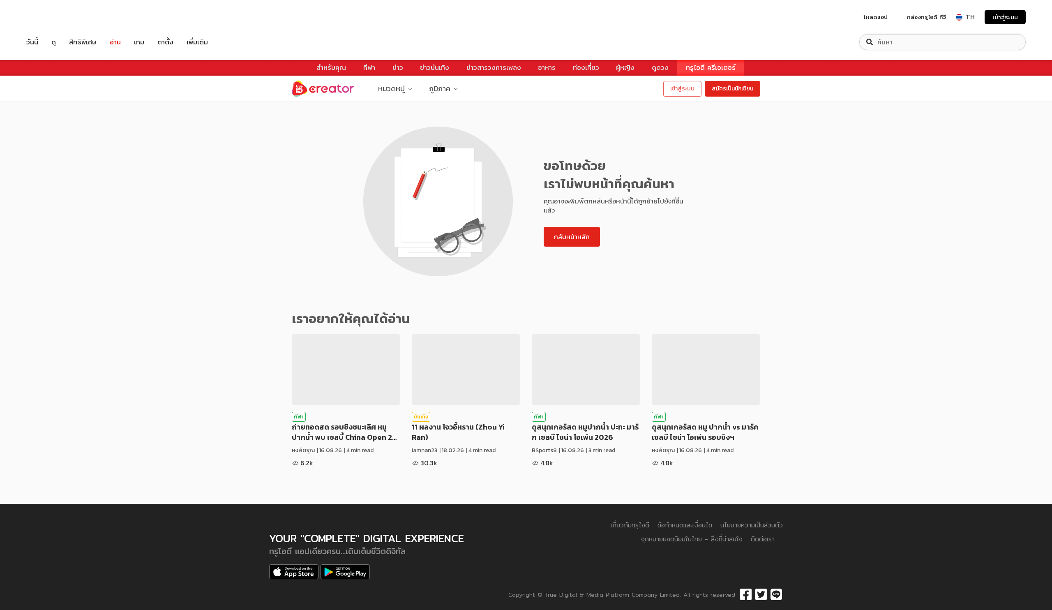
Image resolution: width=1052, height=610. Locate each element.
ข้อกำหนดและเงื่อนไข (685, 525)
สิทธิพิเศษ (83, 42)
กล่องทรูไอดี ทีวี (926, 16)
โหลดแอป (876, 16)
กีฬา (369, 67)
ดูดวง (660, 67)
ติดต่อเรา (763, 539)
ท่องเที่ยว (586, 67)
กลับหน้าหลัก (572, 237)
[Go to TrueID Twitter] (761, 595)
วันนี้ (32, 42)
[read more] (346, 369)
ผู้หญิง (625, 67)
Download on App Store (293, 571)
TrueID (51, 17)
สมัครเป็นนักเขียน (732, 88)
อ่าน (115, 42)
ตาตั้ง (165, 42)
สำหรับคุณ (331, 67)
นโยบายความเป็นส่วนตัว (751, 525)
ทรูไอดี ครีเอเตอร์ (711, 67)
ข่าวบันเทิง (434, 67)
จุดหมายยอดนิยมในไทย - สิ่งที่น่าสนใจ (692, 539)
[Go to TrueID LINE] (776, 595)
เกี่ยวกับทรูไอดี (630, 525)
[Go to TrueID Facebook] (745, 595)
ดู (53, 42)
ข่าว (397, 67)
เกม (139, 42)
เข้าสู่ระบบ (1005, 17)
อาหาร (547, 67)
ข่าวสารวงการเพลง (493, 67)
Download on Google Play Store (345, 571)
